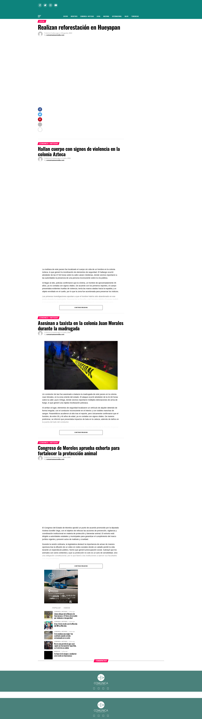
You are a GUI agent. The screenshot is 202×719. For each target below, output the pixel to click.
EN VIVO (65, 16)
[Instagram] (103, 688)
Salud (126, 16)
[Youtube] (108, 688)
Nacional (106, 16)
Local (98, 16)
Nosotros (74, 16)
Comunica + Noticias (87, 16)
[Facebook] (94, 688)
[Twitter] (98, 688)
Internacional (117, 16)
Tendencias (135, 16)
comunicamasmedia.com (55, 35)
